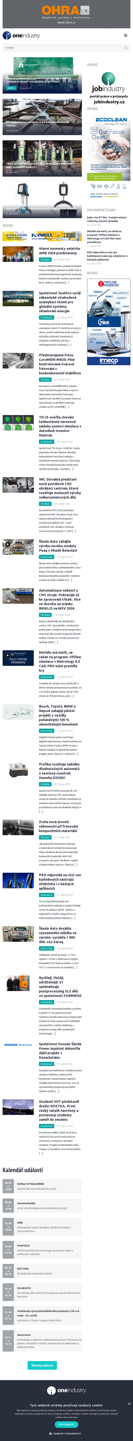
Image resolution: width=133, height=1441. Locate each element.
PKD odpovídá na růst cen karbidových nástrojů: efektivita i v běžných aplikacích (107, 256)
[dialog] (66, 1420)
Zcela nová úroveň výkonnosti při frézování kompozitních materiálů (58, 826)
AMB (20, 1222)
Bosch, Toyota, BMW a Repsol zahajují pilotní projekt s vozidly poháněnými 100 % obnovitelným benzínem (58, 715)
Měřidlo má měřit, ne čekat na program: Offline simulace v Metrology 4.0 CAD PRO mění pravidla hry (60, 661)
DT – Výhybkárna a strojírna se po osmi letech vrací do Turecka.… (37, 124)
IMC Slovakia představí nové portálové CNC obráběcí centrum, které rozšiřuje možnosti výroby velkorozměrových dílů (60, 488)
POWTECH (23, 1245)
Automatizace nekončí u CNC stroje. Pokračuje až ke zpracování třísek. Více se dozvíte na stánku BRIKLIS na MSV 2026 (60, 599)
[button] (66, 1433)
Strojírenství (46, 317)
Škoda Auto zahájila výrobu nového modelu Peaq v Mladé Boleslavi (58, 545)
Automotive (46, 557)
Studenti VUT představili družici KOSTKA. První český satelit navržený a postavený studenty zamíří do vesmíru (59, 1110)
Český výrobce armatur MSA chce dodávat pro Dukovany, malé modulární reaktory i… (39, 165)
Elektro (11, 88)
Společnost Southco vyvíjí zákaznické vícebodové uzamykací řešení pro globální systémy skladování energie (60, 302)
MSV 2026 (23, 1268)
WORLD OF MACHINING (30, 1184)
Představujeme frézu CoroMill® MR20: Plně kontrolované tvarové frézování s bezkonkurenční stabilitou (60, 364)
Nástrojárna (46, 895)
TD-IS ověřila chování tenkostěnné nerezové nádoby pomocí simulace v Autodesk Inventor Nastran (60, 426)
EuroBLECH (24, 1288)
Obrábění (45, 259)
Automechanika (26, 1203)
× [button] (129, 1404)
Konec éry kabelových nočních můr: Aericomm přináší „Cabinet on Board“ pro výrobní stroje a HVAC (37, 80)
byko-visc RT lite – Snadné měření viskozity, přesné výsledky (41, 208)
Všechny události (42, 1365)
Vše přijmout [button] (66, 1424)
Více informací (70, 1417)
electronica (23, 1335)
